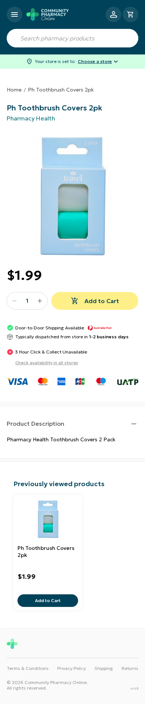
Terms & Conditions (28, 668)
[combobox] (72, 38)
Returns (130, 668)
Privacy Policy (71, 668)
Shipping (103, 668)
